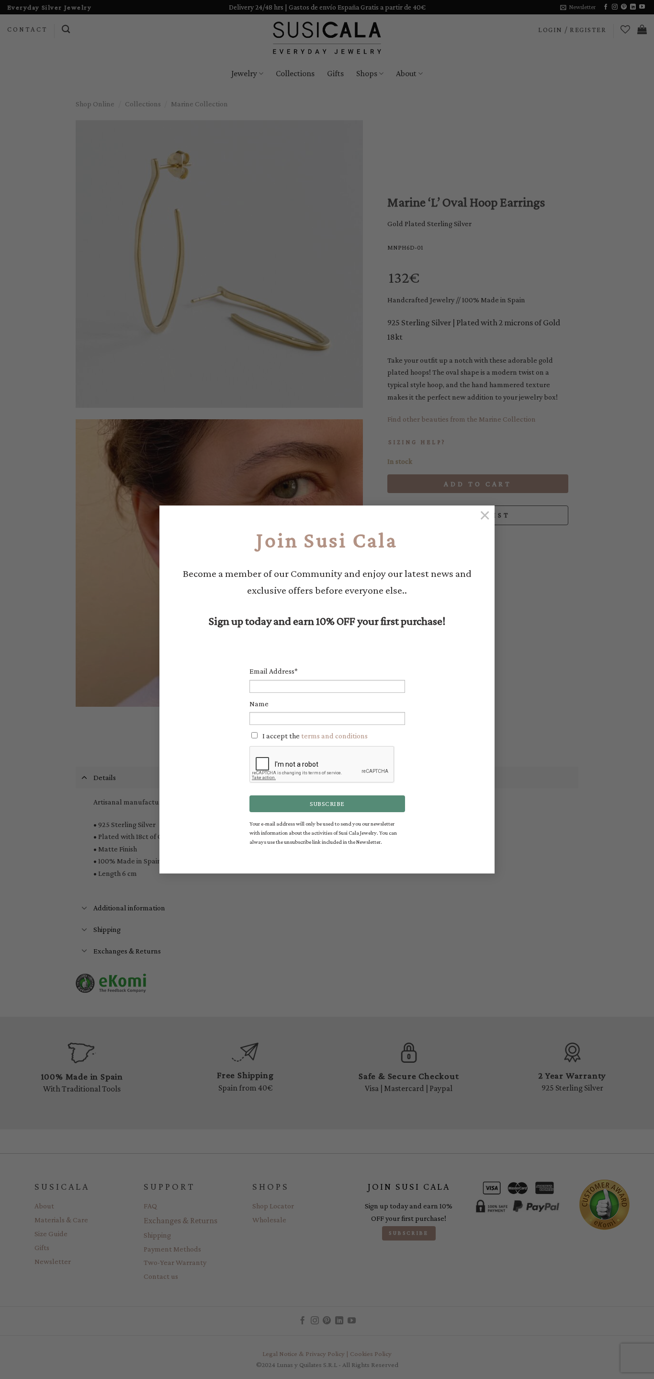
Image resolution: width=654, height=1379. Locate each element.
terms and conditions (334, 736)
